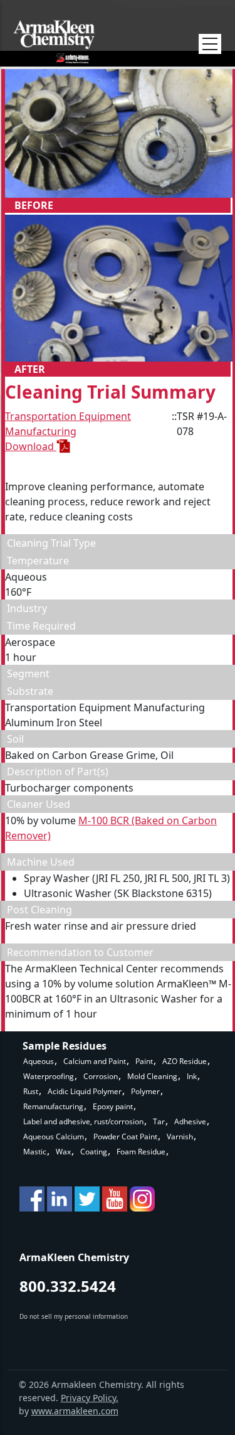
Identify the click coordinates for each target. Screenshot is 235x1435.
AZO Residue (184, 1061)
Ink (192, 1076)
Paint (144, 1061)
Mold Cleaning (152, 1076)
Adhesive (190, 1121)
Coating (93, 1151)
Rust (30, 1091)
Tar (159, 1121)
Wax (63, 1151)
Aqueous (38, 1061)
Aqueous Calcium (53, 1136)
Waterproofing (48, 1076)
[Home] (54, 41)
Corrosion (100, 1076)
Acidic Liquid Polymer (85, 1091)
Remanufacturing (53, 1106)
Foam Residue (141, 1151)
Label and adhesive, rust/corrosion (83, 1121)
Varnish (180, 1136)
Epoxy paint (113, 1106)
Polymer (145, 1091)
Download (30, 446)
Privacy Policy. (89, 1398)
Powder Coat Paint (125, 1136)
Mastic (34, 1151)
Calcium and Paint (94, 1061)
